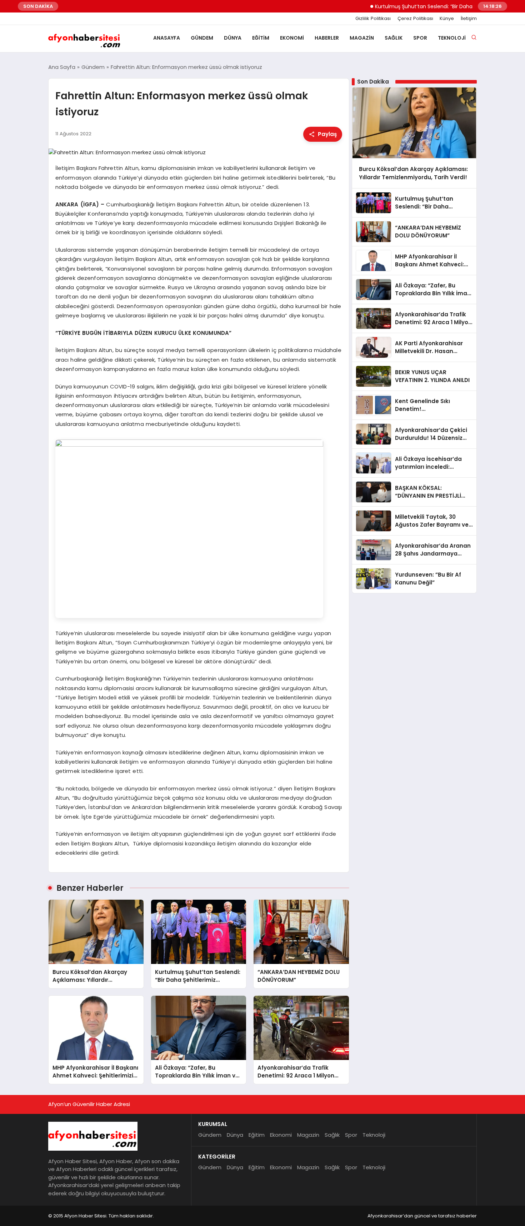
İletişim (469, 18)
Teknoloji (452, 37)
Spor (420, 37)
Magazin (362, 37)
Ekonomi (292, 37)
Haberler (327, 37)
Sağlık (393, 37)
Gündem (202, 37)
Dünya (232, 37)
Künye (447, 18)
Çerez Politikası (415, 18)
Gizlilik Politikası (373, 18)
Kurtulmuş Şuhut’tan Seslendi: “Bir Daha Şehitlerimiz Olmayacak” (432, 6)
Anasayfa (166, 37)
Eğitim (260, 37)
